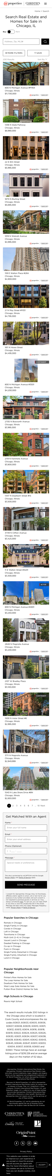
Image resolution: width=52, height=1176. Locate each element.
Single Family (15, 926)
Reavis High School (13, 1001)
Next (43, 805)
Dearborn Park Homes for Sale (18, 983)
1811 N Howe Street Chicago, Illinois (19, 323)
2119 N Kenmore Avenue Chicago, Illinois (22, 434)
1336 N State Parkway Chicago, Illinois (21, 100)
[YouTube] (35, 1145)
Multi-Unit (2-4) (17, 937)
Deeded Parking (17, 943)
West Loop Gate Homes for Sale (19, 986)
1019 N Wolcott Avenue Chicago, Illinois (21, 212)
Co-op (12, 946)
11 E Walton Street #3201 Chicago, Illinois (22, 545)
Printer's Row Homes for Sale (17, 977)
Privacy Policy (10, 877)
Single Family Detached (20, 952)
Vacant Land (15, 940)
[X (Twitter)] (23, 1145)
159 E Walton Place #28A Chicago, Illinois (22, 249)
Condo (12, 928)
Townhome (14, 934)
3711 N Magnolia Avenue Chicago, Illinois (22, 731)
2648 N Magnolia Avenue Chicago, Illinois (22, 620)
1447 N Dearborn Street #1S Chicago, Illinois (24, 471)
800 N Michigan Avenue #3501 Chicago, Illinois (25, 360)
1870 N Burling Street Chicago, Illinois (21, 174)
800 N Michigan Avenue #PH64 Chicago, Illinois (26, 63)
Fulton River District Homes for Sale (21, 989)
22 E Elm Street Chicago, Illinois (18, 137)
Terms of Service (25, 877)
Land (11, 958)
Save (39, 53)
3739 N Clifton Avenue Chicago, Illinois (21, 508)
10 (38, 805)
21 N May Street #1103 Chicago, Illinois (21, 286)
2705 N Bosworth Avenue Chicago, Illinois (23, 397)
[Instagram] (29, 1145)
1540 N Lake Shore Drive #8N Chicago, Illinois (25, 768)
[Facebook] (16, 1145)
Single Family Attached (20, 955)
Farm (12, 949)
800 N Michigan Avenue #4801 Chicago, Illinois (25, 582)
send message (26, 884)
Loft (11, 931)
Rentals (13, 923)
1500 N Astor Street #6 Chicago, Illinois (21, 694)
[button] (50, 1165)
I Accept (42, 1165)
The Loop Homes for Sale (16, 980)
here (21, 902)
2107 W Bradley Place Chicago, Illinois (21, 657)
